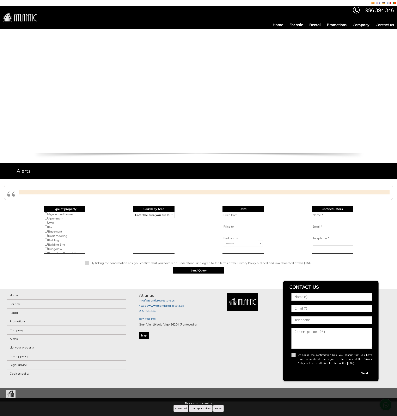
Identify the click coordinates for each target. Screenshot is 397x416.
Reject (218, 408)
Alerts (14, 339)
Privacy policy (19, 356)
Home (278, 24)
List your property (22, 347)
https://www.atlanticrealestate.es (161, 305)
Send (364, 373)
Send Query (198, 270)
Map (144, 335)
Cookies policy (19, 373)
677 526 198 (147, 319)
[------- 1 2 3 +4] (243, 243)
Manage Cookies (200, 408)
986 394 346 (147, 311)
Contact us (385, 24)
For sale (296, 24)
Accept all (181, 408)
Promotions (337, 24)
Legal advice (18, 365)
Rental (315, 24)
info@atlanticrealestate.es (157, 300)
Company (361, 24)
